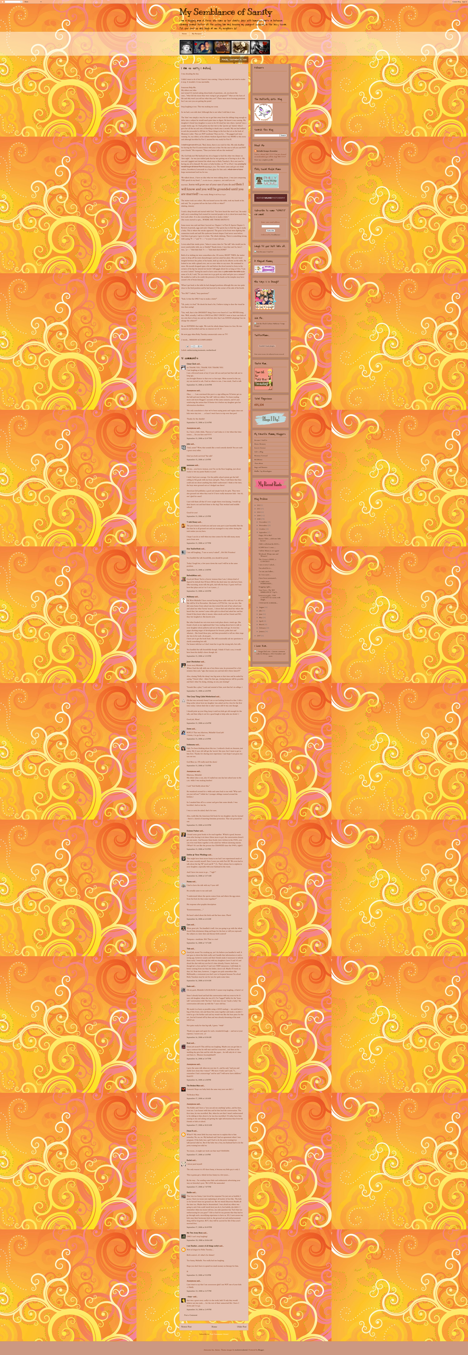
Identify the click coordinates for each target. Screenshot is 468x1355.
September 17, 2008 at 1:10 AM (199, 1098)
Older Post (242, 1326)
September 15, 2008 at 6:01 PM (199, 691)
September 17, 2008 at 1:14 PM (199, 1154)
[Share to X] (196, 346)
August (262, 607)
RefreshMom (192, 575)
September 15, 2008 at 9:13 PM (199, 849)
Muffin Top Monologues (263, 471)
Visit (269, 354)
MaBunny (190, 596)
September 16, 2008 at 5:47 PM (199, 1058)
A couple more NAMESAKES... (266, 582)
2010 (259, 512)
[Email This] (192, 346)
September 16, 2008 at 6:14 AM (199, 919)
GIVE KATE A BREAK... (268, 603)
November (263, 525)
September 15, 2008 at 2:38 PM (199, 570)
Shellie (189, 1192)
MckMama (258, 459)
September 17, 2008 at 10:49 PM (199, 1227)
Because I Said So (260, 440)
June (261, 614)
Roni (188, 1043)
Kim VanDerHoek (194, 548)
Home (184, 34)
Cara (188, 924)
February (262, 628)
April (261, 621)
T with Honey (192, 522)
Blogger (261, 1350)
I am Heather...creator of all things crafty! (203, 1246)
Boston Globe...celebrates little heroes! (270, 539)
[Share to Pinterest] (201, 346)
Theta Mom (258, 463)
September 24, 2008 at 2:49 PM (199, 1309)
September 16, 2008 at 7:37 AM (199, 943)
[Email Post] (187, 346)
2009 (259, 515)
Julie (188, 444)
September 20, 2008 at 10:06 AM (199, 1240)
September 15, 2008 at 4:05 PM (199, 591)
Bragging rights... (265, 587)
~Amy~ (190, 1296)
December (263, 522)
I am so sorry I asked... (267, 565)
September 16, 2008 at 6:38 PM (199, 1080)
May (261, 617)
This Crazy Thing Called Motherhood (201, 696)
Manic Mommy (260, 444)
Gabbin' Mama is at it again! (269, 551)
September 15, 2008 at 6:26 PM (199, 723)
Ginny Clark (191, 364)
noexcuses (190, 465)
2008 (259, 519)
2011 (259, 509)
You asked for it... (265, 568)
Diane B (190, 1131)
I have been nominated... (268, 578)
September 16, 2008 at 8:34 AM (199, 980)
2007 (259, 636)
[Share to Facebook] (199, 346)
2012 (259, 505)
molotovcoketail (241, 1350)
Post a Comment (190, 1315)
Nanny (189, 881)
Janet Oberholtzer (193, 661)
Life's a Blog (258, 452)
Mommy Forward (260, 456)
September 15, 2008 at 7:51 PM (199, 765)
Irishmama (191, 744)
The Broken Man (193, 1085)
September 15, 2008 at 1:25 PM (199, 516)
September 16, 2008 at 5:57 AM (199, 876)
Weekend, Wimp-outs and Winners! (268, 555)
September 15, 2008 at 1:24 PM (199, 459)
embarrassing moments (196, 350)
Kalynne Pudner (193, 831)
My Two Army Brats (195, 1233)
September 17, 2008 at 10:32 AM (199, 1125)
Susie (189, 986)
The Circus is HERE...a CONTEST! (267, 560)
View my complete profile (263, 160)
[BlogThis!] (194, 346)
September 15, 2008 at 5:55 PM (199, 656)
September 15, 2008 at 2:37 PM (199, 543)
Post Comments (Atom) (219, 1334)
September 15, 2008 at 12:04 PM (199, 385)
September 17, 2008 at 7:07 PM (199, 1187)
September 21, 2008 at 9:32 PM (199, 1275)
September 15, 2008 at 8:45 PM (199, 825)
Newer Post (186, 1326)
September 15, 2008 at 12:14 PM (199, 422)
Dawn (189, 729)
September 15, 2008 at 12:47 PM (199, 438)
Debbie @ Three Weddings (197, 854)
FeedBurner (275, 235)
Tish (188, 948)
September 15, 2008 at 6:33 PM (199, 739)
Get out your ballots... (266, 571)
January (262, 631)
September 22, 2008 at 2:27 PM (199, 1291)
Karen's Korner (260, 448)
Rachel (189, 1160)
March (261, 624)
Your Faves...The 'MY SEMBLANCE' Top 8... (268, 591)
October (262, 529)
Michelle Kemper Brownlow (267, 151)
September (263, 532)
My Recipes (197, 34)
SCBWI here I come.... (267, 547)
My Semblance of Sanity (225, 11)
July (260, 611)
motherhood (211, 350)
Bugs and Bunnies (260, 467)
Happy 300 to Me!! (265, 535)
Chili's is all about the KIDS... (269, 544)
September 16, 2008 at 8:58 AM (199, 1037)
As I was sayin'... (265, 575)
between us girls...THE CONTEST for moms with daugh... (269, 597)
